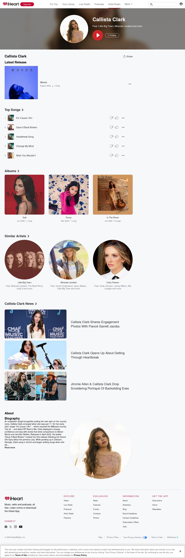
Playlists (67, 517)
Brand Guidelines (130, 513)
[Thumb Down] (111, 118)
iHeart (66, 500)
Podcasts (99, 4)
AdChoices (171, 537)
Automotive (157, 500)
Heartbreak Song (25, 136)
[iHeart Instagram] (15, 527)
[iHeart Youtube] (20, 527)
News (95, 500)
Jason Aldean (80, 285)
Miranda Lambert (123, 26)
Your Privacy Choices (132, 537)
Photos (96, 517)
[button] (97, 35)
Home (154, 504)
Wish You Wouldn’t (26, 155)
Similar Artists (15, 236)
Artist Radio (114, 4)
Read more (10, 447)
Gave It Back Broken (26, 127)
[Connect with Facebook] (6, 527)
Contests (97, 513)
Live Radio (84, 4)
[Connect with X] (10, 527)
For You (54, 4)
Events (96, 509)
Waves (43, 82)
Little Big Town (105, 26)
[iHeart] (11, 4)
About (125, 500)
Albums (10, 170)
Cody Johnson (106, 285)
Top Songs (12, 109)
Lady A (20, 288)
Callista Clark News (19, 303)
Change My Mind (25, 146)
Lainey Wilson (120, 285)
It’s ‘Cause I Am (24, 118)
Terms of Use (157, 537)
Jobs (125, 526)
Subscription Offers (131, 522)
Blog (124, 509)
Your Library (68, 4)
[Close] (180, 551)
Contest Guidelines (131, 517)
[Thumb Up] (116, 118)
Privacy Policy (113, 537)
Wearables (156, 509)
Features (97, 504)
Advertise (127, 504)
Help (100, 537)
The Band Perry (35, 285)
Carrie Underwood (64, 285)
